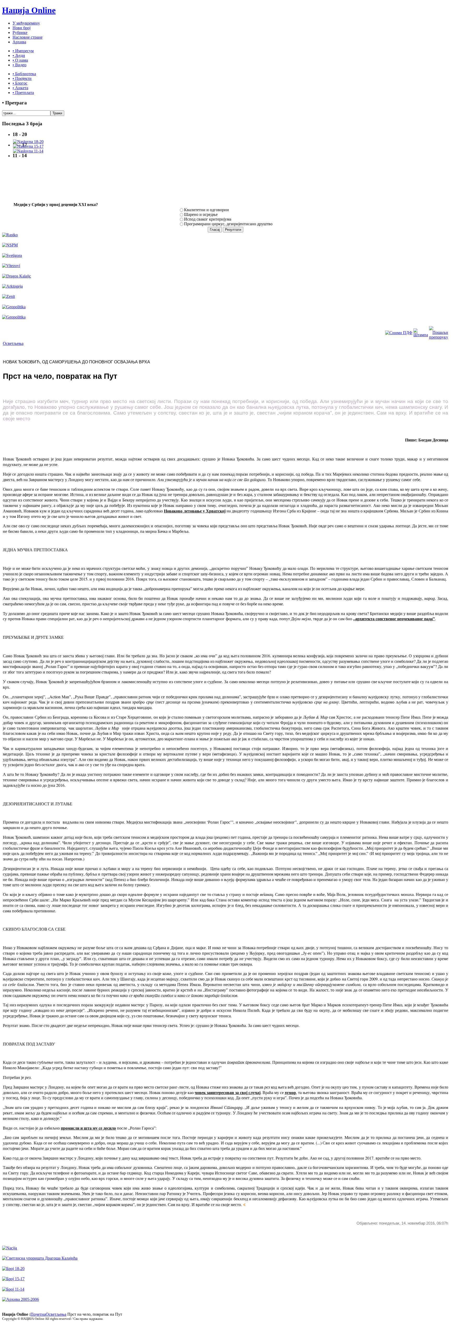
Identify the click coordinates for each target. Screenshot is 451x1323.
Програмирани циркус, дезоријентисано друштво (228, 224)
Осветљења (13, 343)
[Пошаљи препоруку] (438, 337)
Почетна (38, 1314)
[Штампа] (420, 335)
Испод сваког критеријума (207, 219)
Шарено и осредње (201, 214)
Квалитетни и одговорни (206, 210)
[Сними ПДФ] (398, 332)
